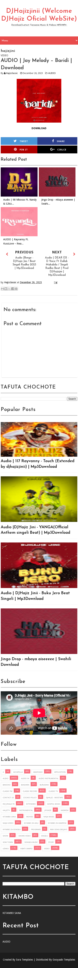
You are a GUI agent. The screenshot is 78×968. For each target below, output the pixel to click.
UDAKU (6, 848)
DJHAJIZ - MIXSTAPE (54, 797)
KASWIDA (64, 810)
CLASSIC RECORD (30, 791)
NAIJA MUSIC (49, 816)
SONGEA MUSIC (31, 842)
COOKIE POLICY (30, 797)
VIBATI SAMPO (26, 848)
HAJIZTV (6, 810)
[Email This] (2, 289)
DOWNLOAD (39, 128)
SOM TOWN (8, 842)
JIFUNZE (47, 810)
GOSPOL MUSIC (53, 804)
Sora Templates (24, 959)
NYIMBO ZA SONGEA (11, 829)
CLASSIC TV (53, 791)
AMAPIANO (38, 772)
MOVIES (29, 816)
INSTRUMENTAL (26, 810)
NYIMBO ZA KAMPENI (57, 823)
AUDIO (52, 73)
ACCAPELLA (18, 772)
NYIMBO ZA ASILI (31, 823)
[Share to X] (9, 289)
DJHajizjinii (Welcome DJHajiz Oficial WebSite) (39, 15)
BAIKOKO (7, 784)
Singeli (44, 835)
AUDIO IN (25, 778)
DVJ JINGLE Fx (9, 804)
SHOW (5, 835)
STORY (51, 842)
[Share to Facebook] (13, 289)
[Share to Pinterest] (16, 289)
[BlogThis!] (6, 289)
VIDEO (47, 848)
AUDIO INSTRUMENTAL (48, 778)
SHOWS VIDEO (25, 835)
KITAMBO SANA (9, 816)
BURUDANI (44, 784)
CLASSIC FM (7, 791)
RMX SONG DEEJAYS (58, 829)
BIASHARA (25, 784)
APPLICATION (60, 772)
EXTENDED (31, 804)
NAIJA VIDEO (8, 823)
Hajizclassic (12, 73)
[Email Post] (55, 282)
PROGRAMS (36, 829)
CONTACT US (8, 797)
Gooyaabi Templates (64, 959)
